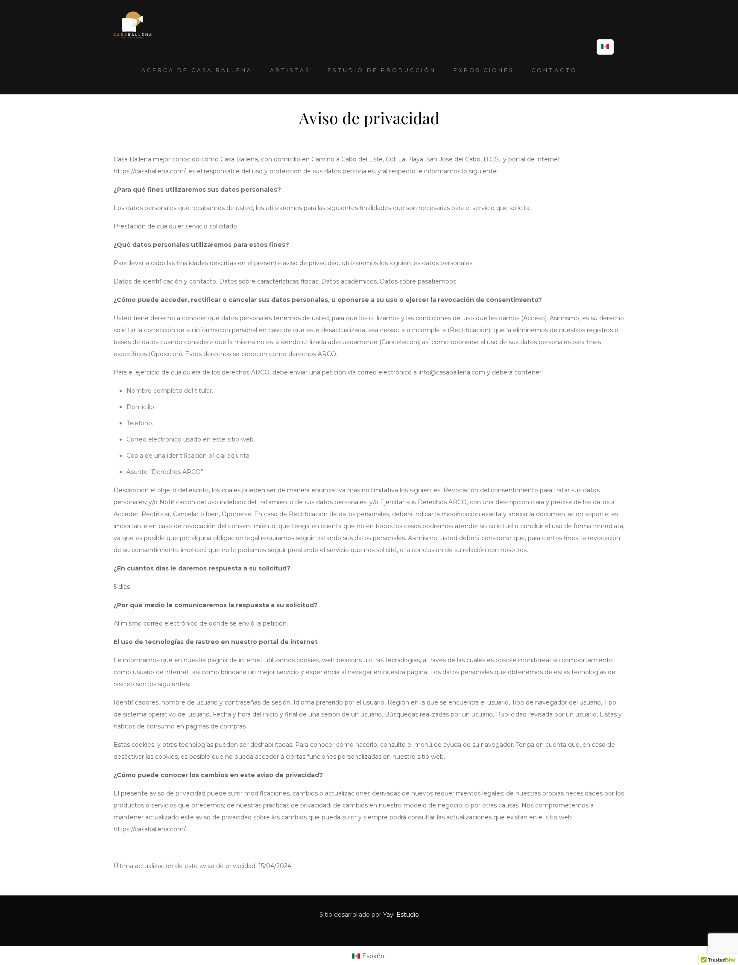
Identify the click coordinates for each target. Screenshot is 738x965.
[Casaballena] (133, 23)
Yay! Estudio (401, 914)
